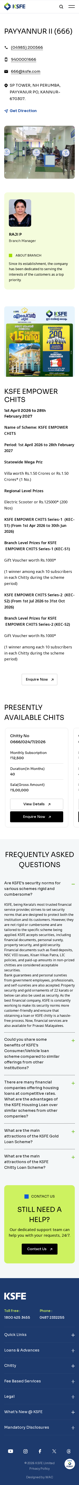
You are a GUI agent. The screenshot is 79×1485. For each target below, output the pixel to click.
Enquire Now (37, 679)
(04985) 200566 (27, 47)
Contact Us (37, 1249)
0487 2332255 (52, 1317)
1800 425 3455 (17, 1317)
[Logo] (14, 7)
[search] (61, 6)
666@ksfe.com (25, 71)
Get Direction (23, 110)
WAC (49, 1477)
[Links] (10, 1451)
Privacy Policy (39, 1468)
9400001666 (23, 59)
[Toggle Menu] (71, 6)
